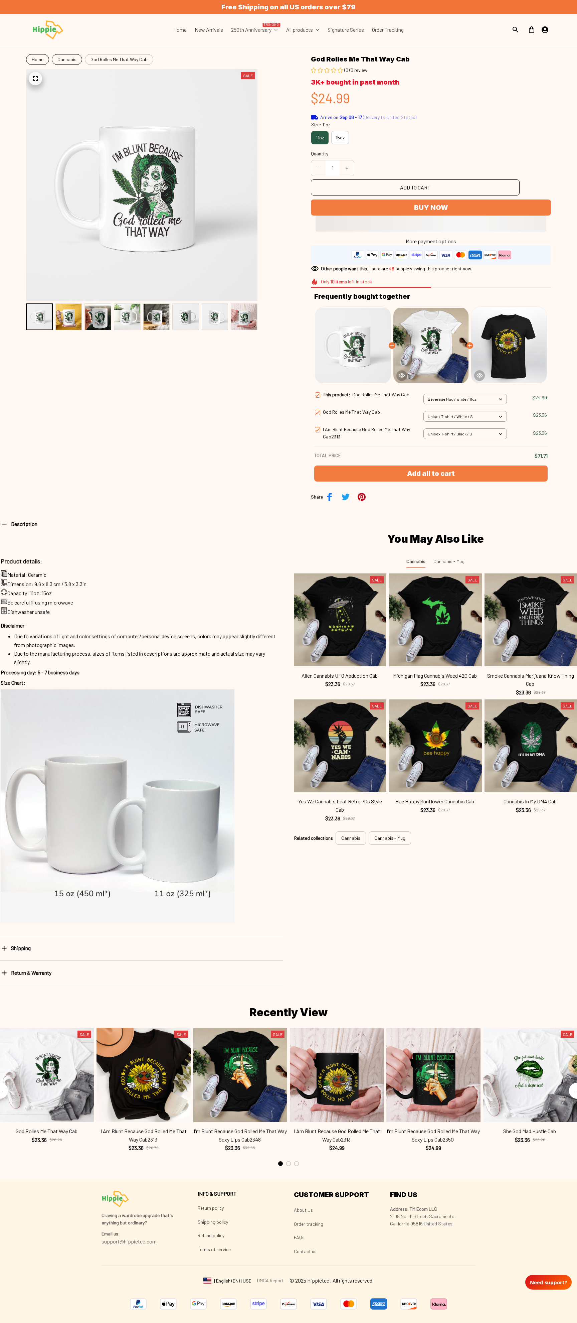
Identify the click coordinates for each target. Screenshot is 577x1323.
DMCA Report (270, 1280)
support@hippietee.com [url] (129, 1241)
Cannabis (66, 59)
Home (37, 59)
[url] (111, 1233)
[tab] (280, 1164)
